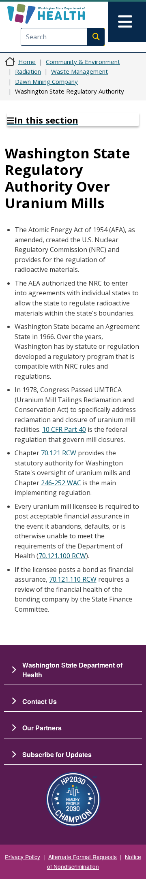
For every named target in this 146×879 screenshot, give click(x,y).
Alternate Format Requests (82, 857)
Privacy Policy (22, 857)
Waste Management (79, 71)
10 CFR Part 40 (64, 429)
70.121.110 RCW (73, 579)
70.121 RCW (58, 452)
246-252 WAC (61, 482)
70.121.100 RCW (62, 555)
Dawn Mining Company (46, 81)
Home (27, 62)
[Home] (59, 14)
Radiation (28, 71)
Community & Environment (83, 62)
